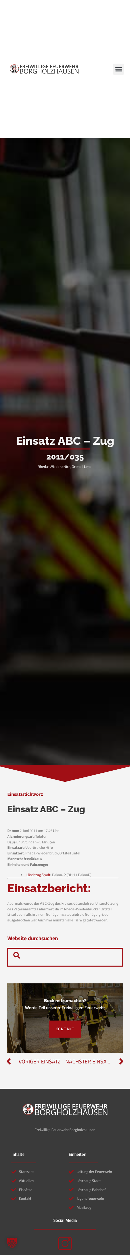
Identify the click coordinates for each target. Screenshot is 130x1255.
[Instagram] (65, 1243)
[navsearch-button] (16, 957)
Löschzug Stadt (38, 875)
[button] (118, 69)
